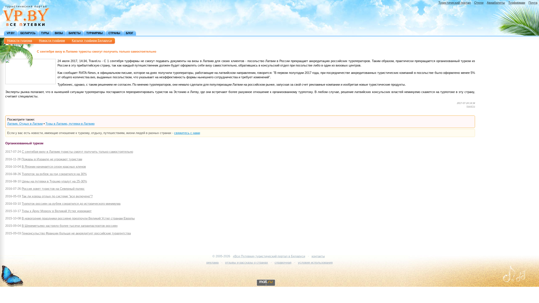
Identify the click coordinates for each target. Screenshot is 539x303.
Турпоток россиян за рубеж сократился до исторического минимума (71, 203)
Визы (59, 33)
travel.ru (471, 106)
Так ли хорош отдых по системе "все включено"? (57, 196)
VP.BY (11, 33)
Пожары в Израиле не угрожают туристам (51, 159)
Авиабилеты (496, 2)
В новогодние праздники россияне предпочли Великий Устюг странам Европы (78, 218)
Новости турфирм (52, 40)
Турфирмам (516, 2)
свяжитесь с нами (187, 133)
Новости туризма (19, 40)
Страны (114, 33)
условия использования (315, 262)
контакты (318, 256)
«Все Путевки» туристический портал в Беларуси (269, 256)
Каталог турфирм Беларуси (92, 40)
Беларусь (27, 33)
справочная (283, 262)
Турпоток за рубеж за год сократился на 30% (54, 174)
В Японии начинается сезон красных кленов (54, 166)
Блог (129, 33)
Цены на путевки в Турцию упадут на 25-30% (54, 181)
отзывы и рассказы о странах (246, 262)
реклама (212, 262)
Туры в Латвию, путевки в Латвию (70, 123)
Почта (532, 2)
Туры (45, 33)
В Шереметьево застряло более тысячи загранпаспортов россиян (69, 225)
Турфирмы (94, 33)
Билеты (75, 33)
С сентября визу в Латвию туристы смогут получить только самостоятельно (77, 151)
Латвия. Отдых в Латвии (25, 123)
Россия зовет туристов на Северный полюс (53, 188)
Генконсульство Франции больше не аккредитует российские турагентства (76, 233)
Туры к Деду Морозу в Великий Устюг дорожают (57, 211)
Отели (478, 2)
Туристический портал (454, 2)
